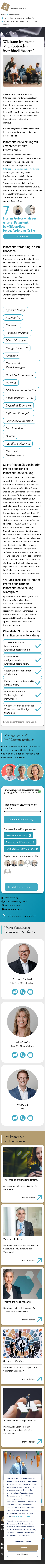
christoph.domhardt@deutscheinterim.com (15, 992)
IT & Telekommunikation (21, 390)
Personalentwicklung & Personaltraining (19, 18)
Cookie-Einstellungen (22, 1541)
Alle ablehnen (22, 1554)
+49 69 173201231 (23, 1118)
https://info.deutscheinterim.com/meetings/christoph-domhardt (30, 992)
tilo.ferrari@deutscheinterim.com (15, 1118)
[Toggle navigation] (42, 7)
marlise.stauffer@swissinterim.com (15, 1055)
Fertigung (12, 356)
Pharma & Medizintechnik (15, 453)
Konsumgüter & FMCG (19, 398)
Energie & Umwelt (17, 348)
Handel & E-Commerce (20, 375)
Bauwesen (12, 325)
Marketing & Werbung (19, 421)
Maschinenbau (15, 428)
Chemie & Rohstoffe (17, 333)
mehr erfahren (28, 1197)
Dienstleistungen (16, 340)
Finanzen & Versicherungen (15, 365)
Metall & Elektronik (18, 443)
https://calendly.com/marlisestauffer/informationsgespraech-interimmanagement (30, 1055)
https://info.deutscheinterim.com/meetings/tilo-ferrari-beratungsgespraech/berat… (30, 1118)
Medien (10, 436)
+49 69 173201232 (23, 992)
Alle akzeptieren (22, 1548)
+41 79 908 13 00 (23, 1055)
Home (3, 14)
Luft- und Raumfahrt (19, 413)
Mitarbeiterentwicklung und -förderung (21, 168)
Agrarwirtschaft (15, 310)
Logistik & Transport (18, 405)
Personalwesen (15, 14)
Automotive (13, 317)
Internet (11, 382)
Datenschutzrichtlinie (21, 1516)
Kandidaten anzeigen (19, 886)
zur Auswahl (22, 236)
